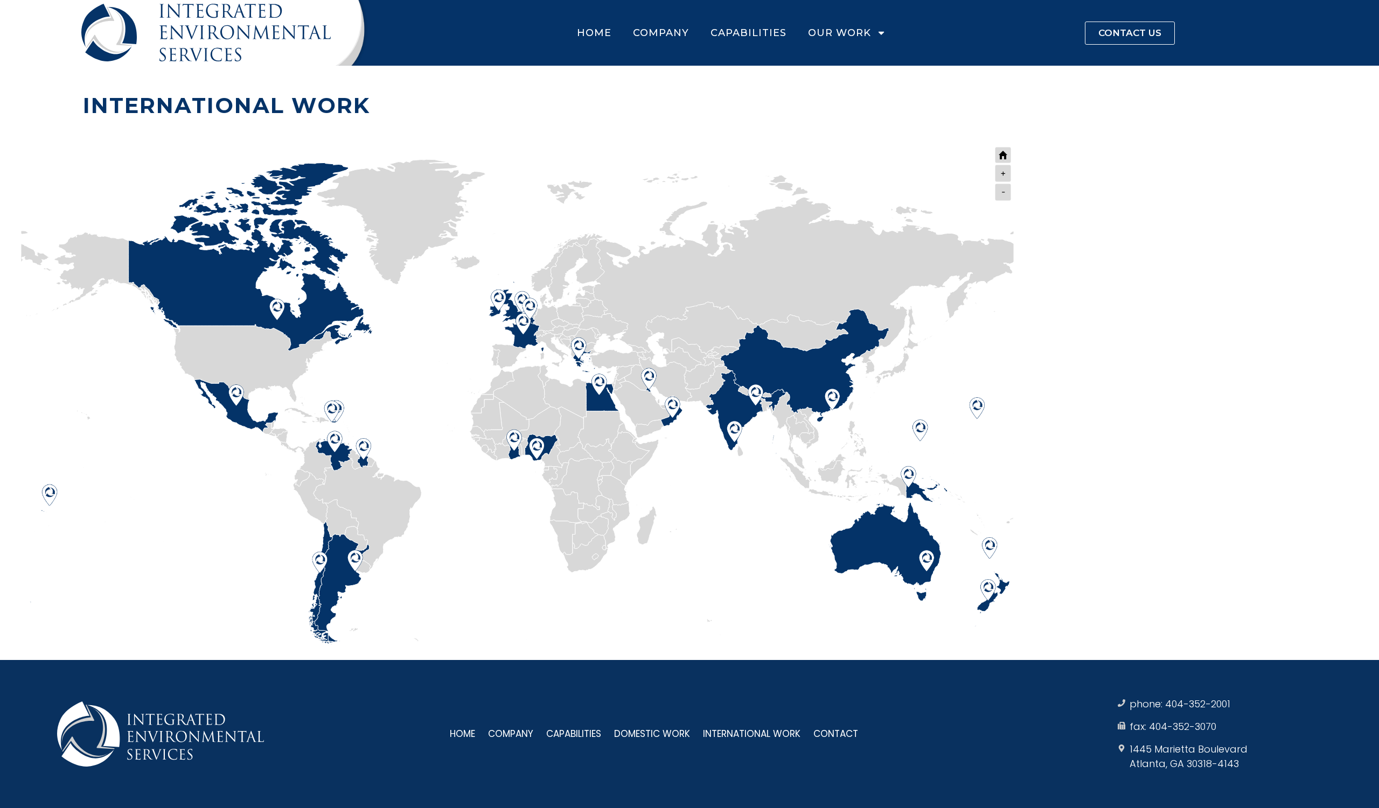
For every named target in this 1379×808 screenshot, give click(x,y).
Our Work (839, 33)
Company (661, 33)
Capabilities (748, 33)
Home (594, 33)
